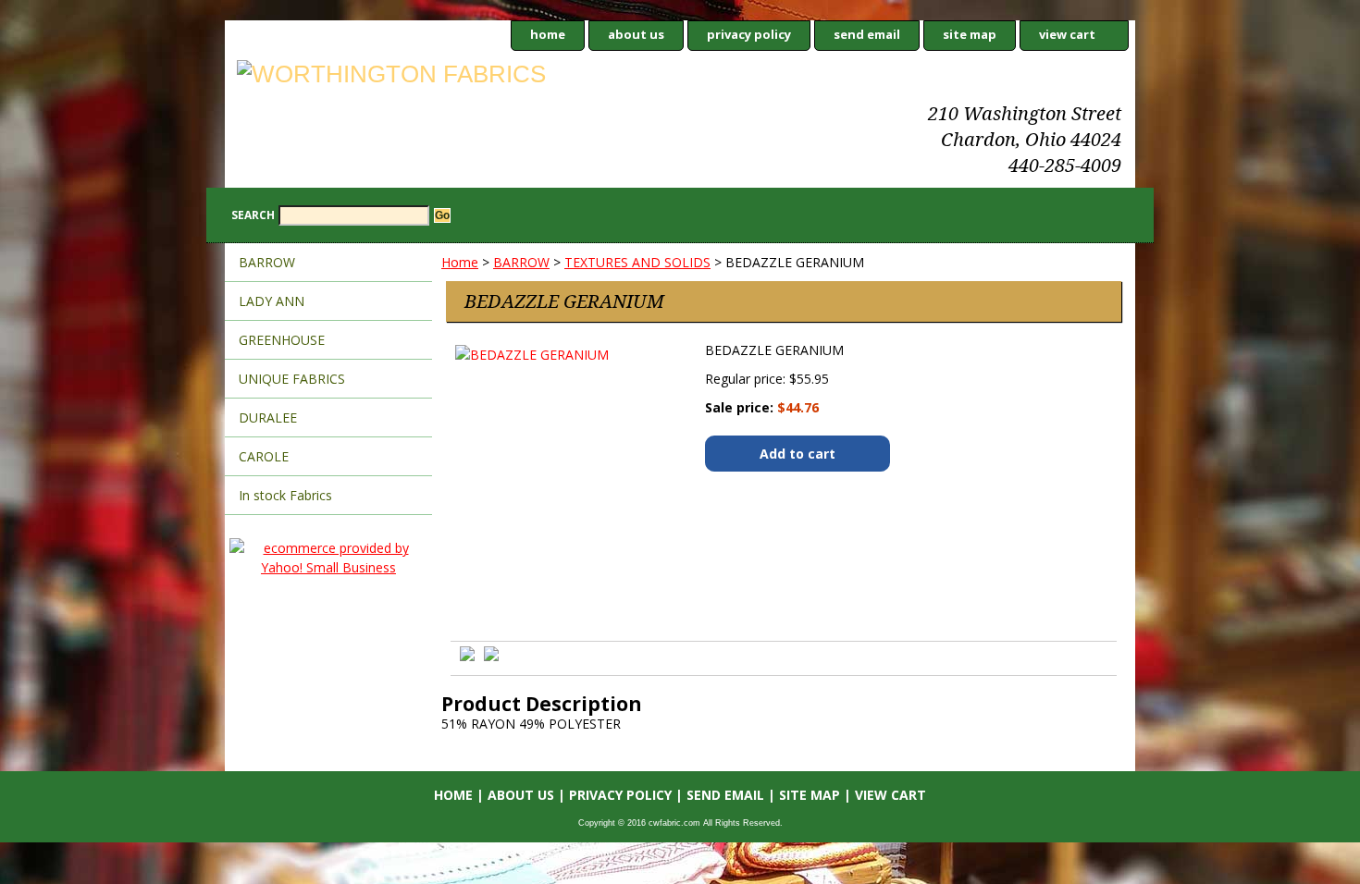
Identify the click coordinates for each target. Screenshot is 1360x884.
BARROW (521, 262)
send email (867, 34)
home (547, 34)
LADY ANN (271, 301)
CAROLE (264, 456)
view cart (1067, 34)
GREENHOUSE (282, 340)
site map (969, 34)
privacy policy (749, 34)
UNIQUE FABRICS (292, 378)
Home (459, 262)
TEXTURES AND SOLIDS (637, 262)
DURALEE (268, 417)
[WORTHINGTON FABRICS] (456, 76)
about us (636, 34)
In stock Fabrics (285, 495)
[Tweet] (467, 656)
